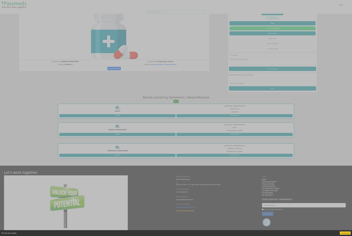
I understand (345, 233)
